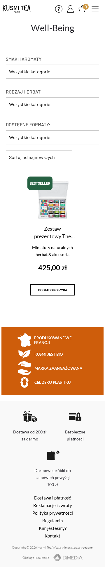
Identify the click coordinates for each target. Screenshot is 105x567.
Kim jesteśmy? (52, 528)
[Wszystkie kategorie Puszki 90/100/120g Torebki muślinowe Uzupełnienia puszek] (52, 138)
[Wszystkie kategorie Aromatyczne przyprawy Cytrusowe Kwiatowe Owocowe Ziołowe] (52, 73)
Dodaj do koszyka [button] (52, 290)
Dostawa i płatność (52, 497)
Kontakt (59, 9)
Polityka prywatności (52, 513)
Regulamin (52, 520)
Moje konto (70, 9)
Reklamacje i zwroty (52, 505)
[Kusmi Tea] (16, 9)
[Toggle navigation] (95, 8)
